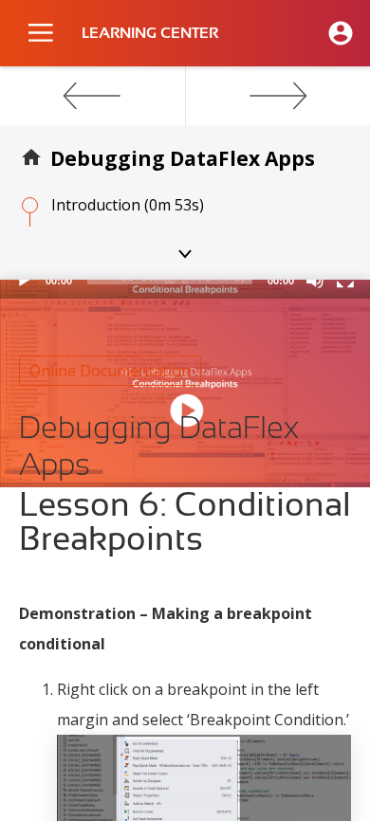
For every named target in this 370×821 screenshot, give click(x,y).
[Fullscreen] (345, 279)
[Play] (24, 279)
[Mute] (314, 279)
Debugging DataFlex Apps (182, 158)
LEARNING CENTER (150, 33)
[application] (185, 289)
